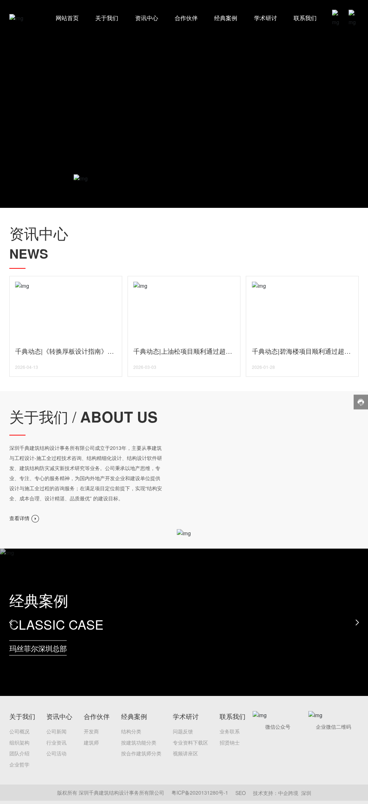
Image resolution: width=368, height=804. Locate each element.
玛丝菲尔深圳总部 (38, 647)
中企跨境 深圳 (294, 792)
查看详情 (20, 518)
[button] (11, 622)
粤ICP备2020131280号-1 (199, 792)
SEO (240, 792)
